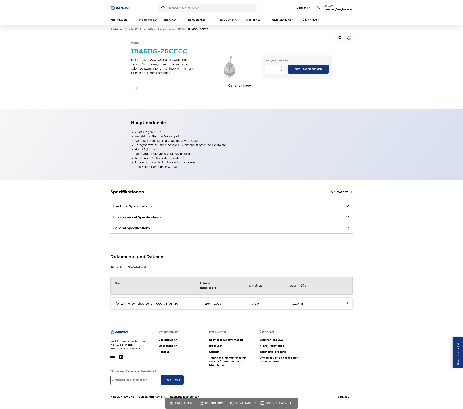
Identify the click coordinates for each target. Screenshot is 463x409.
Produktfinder (148, 20)
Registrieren (172, 379)
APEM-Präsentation (271, 345)
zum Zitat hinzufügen (308, 69)
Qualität (214, 351)
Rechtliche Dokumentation (226, 339)
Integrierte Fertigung (272, 351)
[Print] (349, 37)
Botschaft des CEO (271, 339)
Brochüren (215, 345)
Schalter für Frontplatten (140, 29)
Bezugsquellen (168, 339)
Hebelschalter (166, 29)
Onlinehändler (168, 345)
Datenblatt (118, 267)
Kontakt (164, 351)
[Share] (339, 37)
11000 (181, 29)
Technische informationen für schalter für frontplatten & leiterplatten (227, 361)
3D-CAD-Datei (137, 267)
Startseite (116, 29)
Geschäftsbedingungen (184, 396)
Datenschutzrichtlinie (152, 396)
